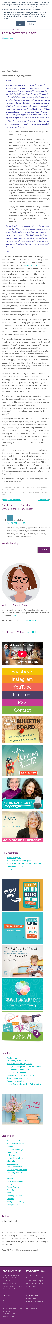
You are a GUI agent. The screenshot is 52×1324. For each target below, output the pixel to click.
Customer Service (9, 1314)
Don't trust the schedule (16, 1072)
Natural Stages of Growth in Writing (35, 487)
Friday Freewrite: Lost (12, 499)
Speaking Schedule (14, 1196)
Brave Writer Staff (9, 1316)
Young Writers (12, 1204)
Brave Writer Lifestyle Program (19, 860)
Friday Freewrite (13, 1152)
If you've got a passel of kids (18, 1078)
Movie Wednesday (14, 1167)
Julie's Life (11, 1161)
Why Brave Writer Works (11, 1278)
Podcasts (10, 869)
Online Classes (31, 1286)
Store (4, 1305)
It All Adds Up (43, 499)
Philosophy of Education (16, 1181)
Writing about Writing (15, 1201)
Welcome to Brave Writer (11, 1275)
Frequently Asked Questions (12, 1286)
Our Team (11, 1175)
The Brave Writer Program (35, 1281)
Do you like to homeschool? (18, 1069)
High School (11, 1155)
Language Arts (12, 1164)
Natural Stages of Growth (17, 1169)
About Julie (6, 1281)
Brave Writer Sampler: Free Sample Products (24, 863)
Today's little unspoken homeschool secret (24, 1066)
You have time (12, 1058)
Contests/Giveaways (15, 1149)
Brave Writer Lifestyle (15, 1143)
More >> (15, 616)
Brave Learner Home (15, 1140)
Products (10, 1190)
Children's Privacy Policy (35, 1301)
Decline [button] (31, 24)
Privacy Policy (31, 620)
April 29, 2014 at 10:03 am (17, 523)
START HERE (31, 631)
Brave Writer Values (9, 1283)
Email (20, 487)
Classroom (6, 1303)
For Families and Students (34, 1283)
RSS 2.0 (12, 492)
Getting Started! (31, 1275)
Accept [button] (20, 24)
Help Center (32, 1308)
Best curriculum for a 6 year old (19, 1063)
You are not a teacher (15, 1081)
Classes (10, 1146)
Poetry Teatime (13, 1187)
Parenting (10, 1178)
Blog (4, 1300)
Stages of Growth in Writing (35, 1278)
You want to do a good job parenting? (22, 1075)
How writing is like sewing (17, 1061)
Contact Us (6, 1311)
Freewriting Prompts (15, 866)
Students (10, 1198)
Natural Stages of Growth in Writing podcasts (25, 1084)
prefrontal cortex (31, 265)
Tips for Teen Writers (9, 490)
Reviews (10, 1193)
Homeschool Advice (15, 1158)
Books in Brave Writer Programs (13, 1308)
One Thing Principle (14, 1172)
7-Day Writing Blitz (14, 857)
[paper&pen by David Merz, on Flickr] (26, 53)
